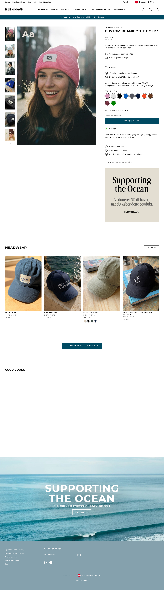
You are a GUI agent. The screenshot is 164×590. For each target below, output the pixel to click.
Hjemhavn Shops (18, 2)
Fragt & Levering (45, 2)
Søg (6, 564)
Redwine (107, 103)
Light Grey (113, 95)
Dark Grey (132, 95)
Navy (138, 95)
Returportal (32, 2)
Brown (150, 95)
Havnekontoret (100, 9)
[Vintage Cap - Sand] (85, 321)
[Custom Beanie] (7, 442)
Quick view (23, 308)
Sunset (144, 95)
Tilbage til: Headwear (83, 346)
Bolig (64, 9)
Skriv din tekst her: (117, 111)
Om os (7, 2)
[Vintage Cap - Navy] (95, 321)
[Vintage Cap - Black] (88, 321)
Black (119, 95)
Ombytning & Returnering (14, 553)
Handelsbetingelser (12, 560)
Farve (111, 91)
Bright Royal (125, 95)
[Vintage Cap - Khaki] (92, 321)
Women (42, 9)
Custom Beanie (113, 27)
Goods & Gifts (79, 9)
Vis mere (151, 247)
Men (53, 9)
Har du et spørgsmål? (120, 162)
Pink (107, 95)
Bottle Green (113, 103)
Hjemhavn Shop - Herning (14, 550)
